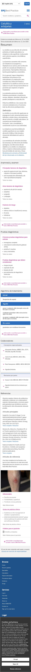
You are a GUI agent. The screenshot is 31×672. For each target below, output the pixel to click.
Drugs (3, 583)
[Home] (9, 10)
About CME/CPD (6, 603)
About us (4, 601)
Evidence (4, 581)
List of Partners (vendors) (8, 655)
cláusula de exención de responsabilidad (13, 551)
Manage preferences (15, 669)
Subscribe (4, 598)
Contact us (5, 606)
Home (3, 565)
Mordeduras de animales (10, 153)
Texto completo (7, 425)
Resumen (15, 425)
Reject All (15, 664)
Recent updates (6, 567)
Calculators (5, 573)
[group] (15, 350)
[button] (24, 24)
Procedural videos (7, 578)
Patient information (7, 575)
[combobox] (13, 16)
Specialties (5, 570)
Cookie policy (23, 644)
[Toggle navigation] (28, 10)
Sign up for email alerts (8, 609)
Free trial (4, 595)
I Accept (15, 659)
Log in (27, 3)
